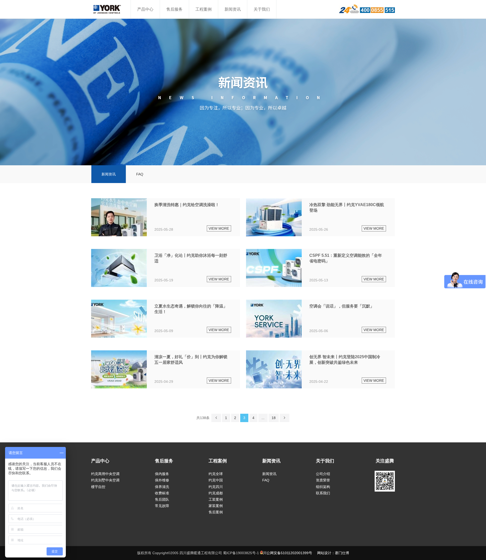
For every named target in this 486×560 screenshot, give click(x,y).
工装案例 (216, 499)
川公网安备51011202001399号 (287, 553)
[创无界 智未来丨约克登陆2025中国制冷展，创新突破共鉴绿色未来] (320, 369)
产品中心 (145, 9)
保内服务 (162, 474)
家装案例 (216, 506)
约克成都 (216, 493)
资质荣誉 (323, 480)
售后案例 (216, 512)
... (263, 418)
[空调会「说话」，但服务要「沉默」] (320, 319)
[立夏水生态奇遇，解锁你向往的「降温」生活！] (165, 319)
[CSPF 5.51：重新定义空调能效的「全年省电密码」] (320, 268)
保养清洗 (162, 487)
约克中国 (216, 480)
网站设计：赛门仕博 (333, 553)
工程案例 (203, 9)
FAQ (139, 174)
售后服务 (174, 9)
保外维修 (162, 480)
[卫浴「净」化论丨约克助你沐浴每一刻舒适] (165, 268)
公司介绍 (323, 474)
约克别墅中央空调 (105, 480)
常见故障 (162, 506)
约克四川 (216, 487)
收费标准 (162, 493)
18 (274, 418)
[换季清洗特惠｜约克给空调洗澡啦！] (165, 217)
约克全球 (216, 474)
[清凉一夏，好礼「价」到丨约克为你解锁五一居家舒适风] (165, 369)
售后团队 (162, 499)
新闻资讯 (233, 9)
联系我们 (323, 493)
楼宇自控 (98, 487)
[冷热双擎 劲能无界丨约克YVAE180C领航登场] (320, 217)
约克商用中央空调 (105, 474)
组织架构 (323, 487)
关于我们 (262, 9)
